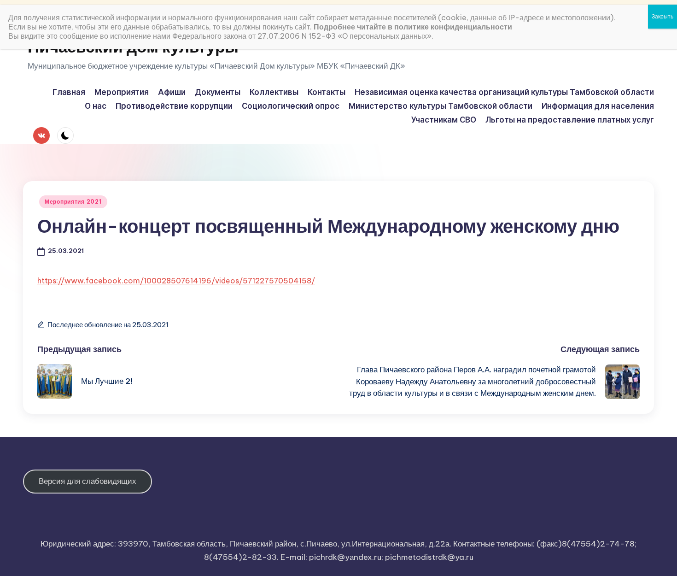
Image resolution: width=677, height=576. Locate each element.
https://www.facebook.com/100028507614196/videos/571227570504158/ (176, 280)
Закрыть (662, 16)
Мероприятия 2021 (73, 201)
